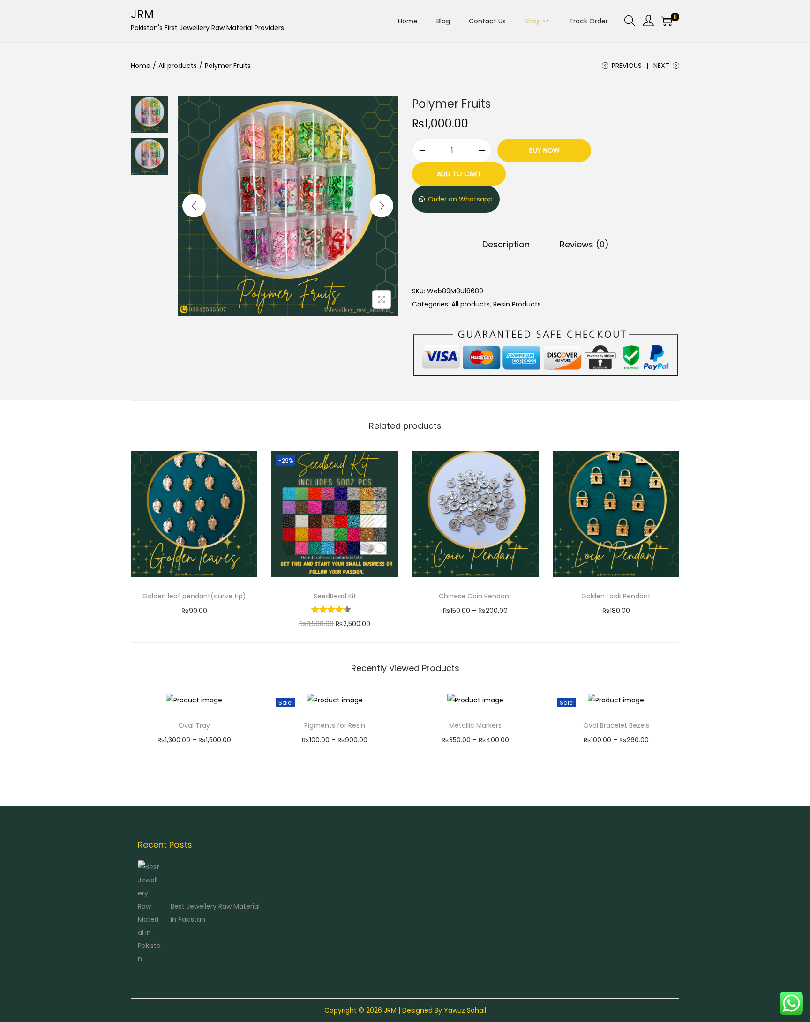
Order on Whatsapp (460, 199)
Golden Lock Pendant (616, 596)
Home (140, 65)
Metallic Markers (475, 725)
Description (506, 244)
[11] (666, 21)
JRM (142, 14)
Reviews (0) (584, 244)
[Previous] (194, 205)
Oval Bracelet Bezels (616, 725)
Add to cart (459, 174)
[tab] (506, 244)
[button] (456, 199)
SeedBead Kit (335, 596)
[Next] (381, 205)
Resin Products (517, 304)
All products (177, 65)
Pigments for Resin (334, 725)
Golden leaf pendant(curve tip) (194, 596)
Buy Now (544, 150)
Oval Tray (194, 725)
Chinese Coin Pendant (475, 596)
